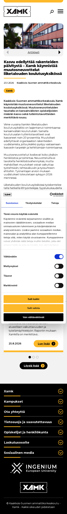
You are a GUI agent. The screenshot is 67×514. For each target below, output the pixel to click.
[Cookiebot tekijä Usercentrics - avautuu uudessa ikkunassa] (49, 195)
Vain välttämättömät (33, 317)
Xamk (9, 90)
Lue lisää (44, 343)
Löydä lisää (31, 365)
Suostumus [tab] (12, 203)
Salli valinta (33, 308)
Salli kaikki (33, 299)
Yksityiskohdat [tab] (33, 203)
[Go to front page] (17, 11)
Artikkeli (33, 52)
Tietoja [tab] (55, 203)
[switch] (59, 266)
